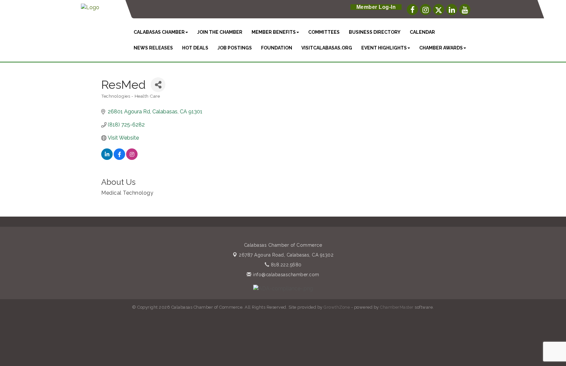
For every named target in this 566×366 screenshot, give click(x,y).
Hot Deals (195, 47)
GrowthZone (337, 307)
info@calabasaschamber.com (285, 274)
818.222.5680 (285, 264)
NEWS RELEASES (153, 47)
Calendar (422, 32)
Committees (324, 32)
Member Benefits (274, 32)
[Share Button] (158, 84)
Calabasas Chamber (159, 32)
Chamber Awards (441, 47)
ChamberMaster (397, 307)
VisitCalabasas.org (326, 47)
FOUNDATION (276, 47)
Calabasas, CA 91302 (286, 255)
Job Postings (234, 47)
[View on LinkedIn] (107, 158)
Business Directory (375, 32)
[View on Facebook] (119, 158)
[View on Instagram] (132, 158)
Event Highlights (384, 47)
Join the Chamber (219, 32)
